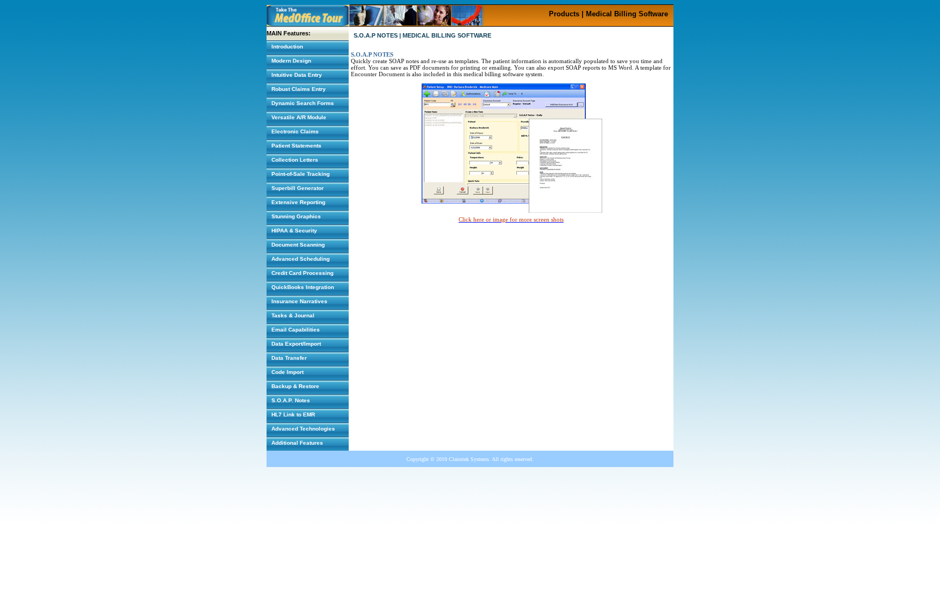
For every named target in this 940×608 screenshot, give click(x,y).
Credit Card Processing (302, 273)
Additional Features (297, 443)
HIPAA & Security (294, 231)
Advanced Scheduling (300, 259)
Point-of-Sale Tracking (300, 174)
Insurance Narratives (299, 301)
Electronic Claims (295, 131)
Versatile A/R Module (298, 117)
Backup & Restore (295, 386)
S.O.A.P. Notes (290, 400)
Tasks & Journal (292, 315)
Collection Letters (294, 160)
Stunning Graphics (296, 216)
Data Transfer (289, 358)
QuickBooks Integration (302, 287)
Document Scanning (298, 245)
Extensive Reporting (298, 202)
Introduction (287, 47)
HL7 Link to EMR (293, 414)
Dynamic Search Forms (302, 103)
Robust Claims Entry (298, 89)
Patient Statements (296, 146)
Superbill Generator (297, 188)
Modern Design (291, 61)
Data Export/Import (296, 344)
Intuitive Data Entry (296, 75)
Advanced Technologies (303, 429)
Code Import (287, 372)
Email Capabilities (295, 330)
